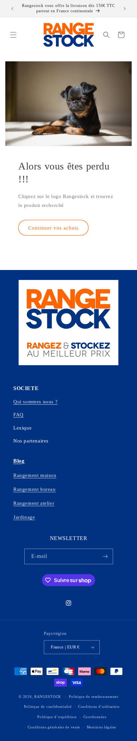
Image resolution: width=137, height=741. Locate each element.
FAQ (18, 414)
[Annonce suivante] (124, 8)
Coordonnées (94, 717)
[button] (13, 35)
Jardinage (24, 517)
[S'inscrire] (105, 556)
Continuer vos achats (53, 228)
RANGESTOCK (47, 697)
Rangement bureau (34, 489)
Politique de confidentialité (48, 706)
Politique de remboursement (93, 697)
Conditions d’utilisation (99, 706)
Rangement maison (35, 475)
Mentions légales (101, 727)
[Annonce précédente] (12, 8)
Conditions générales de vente (54, 727)
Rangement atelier (33, 503)
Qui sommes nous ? (35, 401)
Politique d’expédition (56, 717)
